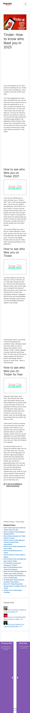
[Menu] (25, 4)
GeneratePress (15, 710)
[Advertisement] (15, 68)
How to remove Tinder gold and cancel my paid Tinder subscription (14, 542)
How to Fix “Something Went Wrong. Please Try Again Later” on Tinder (15, 586)
